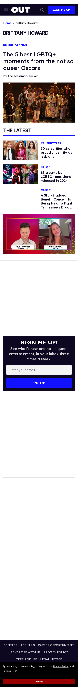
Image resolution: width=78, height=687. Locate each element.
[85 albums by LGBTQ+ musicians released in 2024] (20, 174)
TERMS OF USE (26, 659)
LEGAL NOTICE (51, 659)
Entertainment (16, 44)
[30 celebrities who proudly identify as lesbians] (20, 150)
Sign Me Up (61, 10)
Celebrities (51, 143)
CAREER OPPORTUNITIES (56, 645)
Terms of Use (10, 671)
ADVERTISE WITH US (25, 652)
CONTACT (10, 645)
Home (7, 23)
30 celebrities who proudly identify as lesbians (56, 152)
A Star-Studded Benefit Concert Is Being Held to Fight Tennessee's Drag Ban (56, 203)
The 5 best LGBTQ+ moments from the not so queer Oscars (38, 61)
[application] (39, 234)
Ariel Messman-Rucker (23, 76)
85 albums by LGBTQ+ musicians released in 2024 (56, 177)
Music (46, 167)
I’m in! (39, 383)
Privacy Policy (60, 666)
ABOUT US (27, 645)
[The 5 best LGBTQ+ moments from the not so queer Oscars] (39, 102)
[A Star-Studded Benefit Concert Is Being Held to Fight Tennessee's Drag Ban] (20, 198)
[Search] (42, 9)
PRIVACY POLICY (56, 652)
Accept (39, 681)
